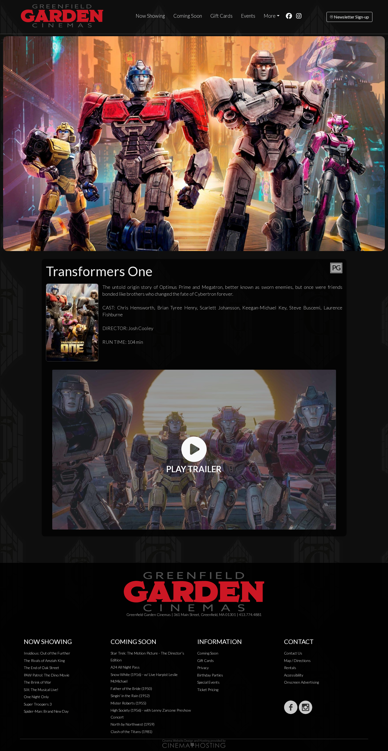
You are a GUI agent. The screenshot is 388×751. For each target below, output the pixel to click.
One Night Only (36, 696)
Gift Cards (221, 16)
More (270, 16)
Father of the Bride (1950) (131, 688)
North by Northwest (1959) (132, 724)
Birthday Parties (210, 675)
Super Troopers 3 (38, 704)
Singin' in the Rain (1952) (130, 695)
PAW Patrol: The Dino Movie (46, 675)
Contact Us (293, 653)
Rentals (290, 667)
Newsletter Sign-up (351, 16)
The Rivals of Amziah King (44, 660)
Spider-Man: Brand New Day (46, 711)
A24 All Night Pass (125, 667)
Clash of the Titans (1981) (131, 731)
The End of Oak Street (41, 667)
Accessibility (293, 675)
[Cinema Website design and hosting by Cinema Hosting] (194, 743)
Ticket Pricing (207, 689)
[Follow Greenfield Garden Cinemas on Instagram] (305, 707)
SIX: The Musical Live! (41, 689)
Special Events (208, 682)
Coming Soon (187, 16)
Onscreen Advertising (301, 682)
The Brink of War (37, 682)
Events (248, 16)
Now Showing (150, 16)
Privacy (203, 667)
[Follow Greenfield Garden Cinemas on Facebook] (290, 707)
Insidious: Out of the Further (47, 653)
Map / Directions (297, 660)
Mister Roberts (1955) (128, 703)
